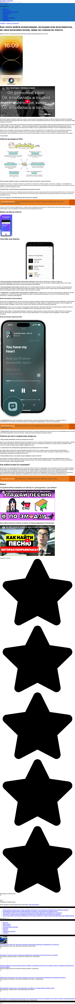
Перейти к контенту (6, 0)
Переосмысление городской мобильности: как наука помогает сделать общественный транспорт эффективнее (38, 915)
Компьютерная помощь (10, 12)
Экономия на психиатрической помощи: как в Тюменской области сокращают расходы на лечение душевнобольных (37, 998)
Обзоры (5, 16)
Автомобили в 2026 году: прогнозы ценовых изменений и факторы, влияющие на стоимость (32, 913)
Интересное (7, 13)
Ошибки (5, 19)
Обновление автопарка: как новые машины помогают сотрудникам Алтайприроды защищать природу (36, 910)
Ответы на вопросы (9, 17)
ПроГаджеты (4, 3)
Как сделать (6, 10)
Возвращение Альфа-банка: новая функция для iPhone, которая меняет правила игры (30, 911)
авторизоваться (34, 904)
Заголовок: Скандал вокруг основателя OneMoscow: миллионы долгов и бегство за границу (32, 914)
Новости (5, 15)
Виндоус (5, 9)
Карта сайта (7, 20)
